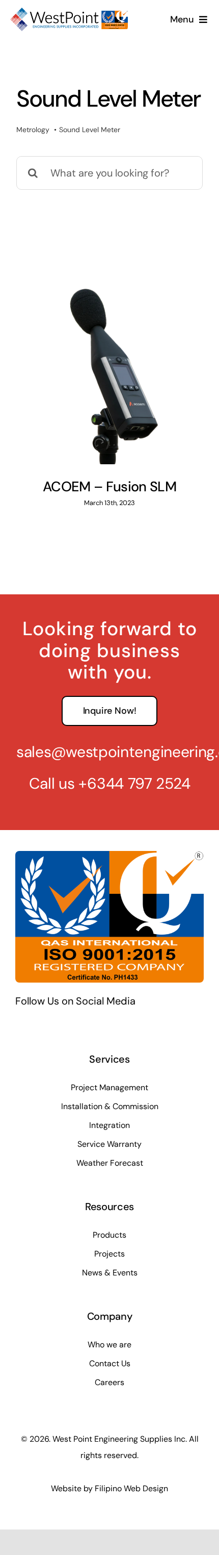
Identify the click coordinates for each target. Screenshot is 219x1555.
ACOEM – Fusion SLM (109, 486)
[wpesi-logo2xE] (69, 12)
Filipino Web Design (131, 1488)
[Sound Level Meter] (109, 371)
